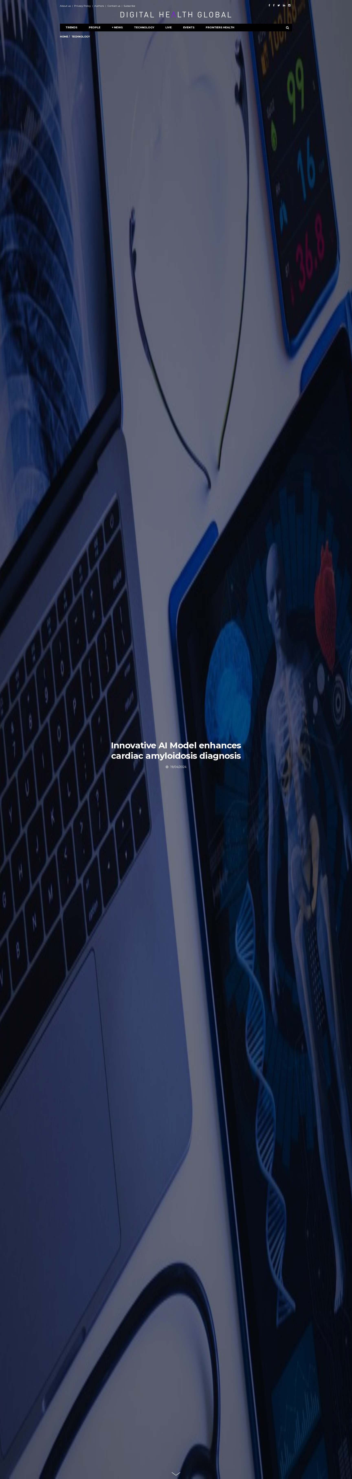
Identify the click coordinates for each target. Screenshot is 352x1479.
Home (64, 36)
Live (168, 27)
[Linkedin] (284, 5)
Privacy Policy (82, 5)
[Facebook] (269, 5)
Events (189, 27)
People (94, 27)
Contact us (113, 5)
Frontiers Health (220, 27)
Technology (144, 27)
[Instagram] (289, 5)
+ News (117, 27)
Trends (71, 27)
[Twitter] (278, 5)
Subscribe (129, 5)
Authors (99, 5)
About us (65, 5)
